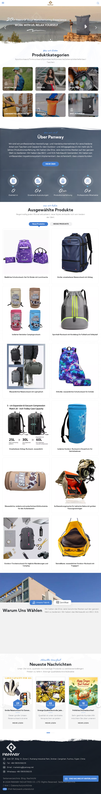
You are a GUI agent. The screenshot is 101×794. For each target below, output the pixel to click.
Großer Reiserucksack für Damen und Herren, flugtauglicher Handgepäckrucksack (18, 710)
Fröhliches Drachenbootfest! (83, 710)
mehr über (50, 164)
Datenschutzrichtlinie (21, 785)
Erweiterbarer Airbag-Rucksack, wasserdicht (26, 449)
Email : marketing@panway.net (20, 767)
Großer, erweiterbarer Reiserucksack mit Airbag (75, 277)
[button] (48, 39)
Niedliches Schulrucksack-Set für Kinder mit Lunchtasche (26, 277)
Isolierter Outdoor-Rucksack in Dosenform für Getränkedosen (74, 450)
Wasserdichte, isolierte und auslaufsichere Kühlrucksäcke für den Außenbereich (26, 507)
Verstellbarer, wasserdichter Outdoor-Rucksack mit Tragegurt (75, 565)
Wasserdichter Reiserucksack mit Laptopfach (26, 392)
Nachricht (31, 778)
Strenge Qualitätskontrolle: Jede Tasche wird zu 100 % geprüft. (50, 710)
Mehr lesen (17, 723)
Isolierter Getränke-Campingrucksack (26, 334)
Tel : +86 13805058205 (16, 763)
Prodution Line (20, 645)
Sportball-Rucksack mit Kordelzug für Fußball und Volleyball (74, 334)
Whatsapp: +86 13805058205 (19, 771)
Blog (23, 778)
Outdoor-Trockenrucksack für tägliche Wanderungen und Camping (26, 565)
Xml (6, 785)
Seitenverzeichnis (11, 778)
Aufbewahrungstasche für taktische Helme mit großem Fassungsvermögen (75, 507)
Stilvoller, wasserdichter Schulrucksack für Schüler (75, 392)
